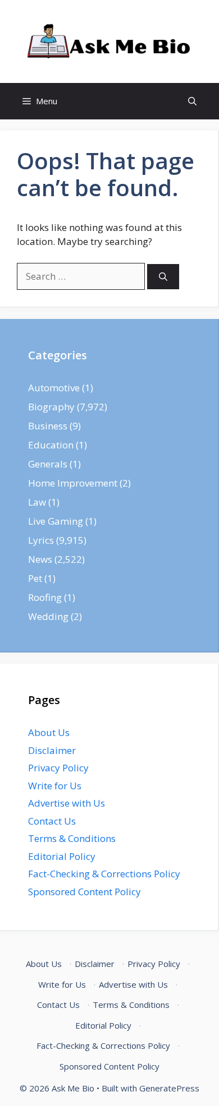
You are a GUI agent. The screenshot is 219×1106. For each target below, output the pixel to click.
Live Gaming (55, 521)
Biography (51, 406)
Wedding (48, 616)
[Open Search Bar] (192, 101)
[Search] (163, 276)
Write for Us (54, 785)
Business (47, 425)
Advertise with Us (66, 803)
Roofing (45, 597)
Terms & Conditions (72, 838)
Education (51, 444)
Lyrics (41, 540)
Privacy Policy (58, 767)
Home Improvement (72, 482)
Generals (47, 463)
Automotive (54, 387)
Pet (35, 578)
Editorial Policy (61, 856)
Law (37, 502)
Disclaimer (52, 750)
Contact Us (52, 821)
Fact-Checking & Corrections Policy (104, 873)
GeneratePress (169, 1088)
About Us (49, 732)
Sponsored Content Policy (84, 891)
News (40, 559)
